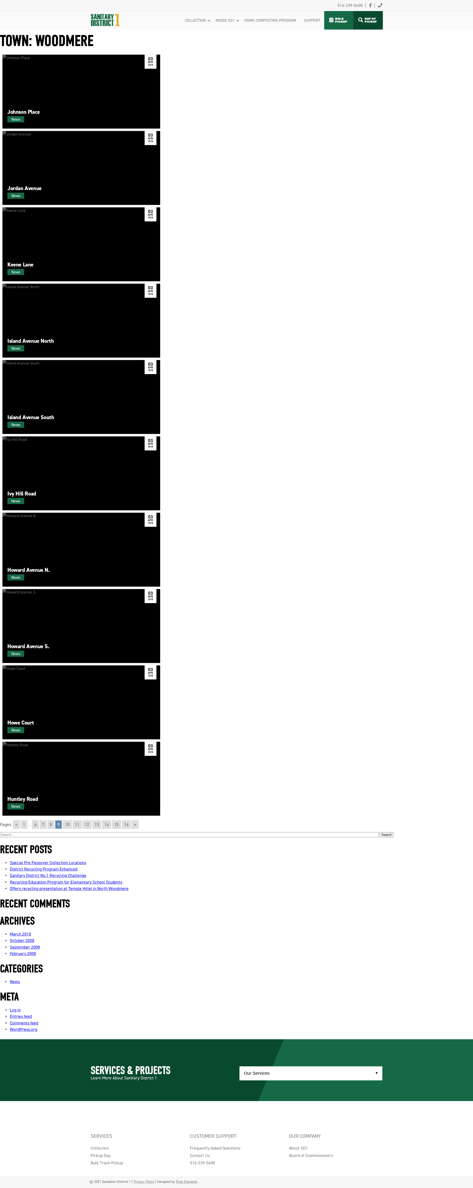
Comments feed (24, 1023)
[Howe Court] (81, 702)
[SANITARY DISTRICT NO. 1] (114, 13)
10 (67, 824)
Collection (195, 20)
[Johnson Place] (81, 92)
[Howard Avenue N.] (81, 550)
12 (87, 824)
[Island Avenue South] (81, 397)
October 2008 (22, 940)
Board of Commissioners (311, 1155)
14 (106, 824)
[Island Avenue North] (81, 321)
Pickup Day (101, 1155)
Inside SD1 (225, 20)
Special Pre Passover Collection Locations (48, 863)
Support (312, 20)
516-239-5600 (202, 1163)
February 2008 (23, 954)
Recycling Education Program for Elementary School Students (66, 882)
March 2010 (20, 934)
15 (116, 824)
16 (126, 824)
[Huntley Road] (81, 779)
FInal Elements (187, 1181)
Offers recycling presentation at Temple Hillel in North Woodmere (69, 888)
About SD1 (298, 1148)
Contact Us (200, 1155)
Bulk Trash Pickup (107, 1163)
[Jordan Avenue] (81, 168)
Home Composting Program (270, 20)
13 (97, 824)
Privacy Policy (144, 1181)
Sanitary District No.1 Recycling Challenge (48, 875)
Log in (15, 1010)
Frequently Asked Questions (215, 1148)
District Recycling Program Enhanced (43, 869)
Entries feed (21, 1016)
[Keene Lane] (81, 244)
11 (77, 824)
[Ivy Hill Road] (81, 473)
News (15, 982)
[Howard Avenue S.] (81, 626)
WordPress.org (23, 1029)
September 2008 (25, 947)
